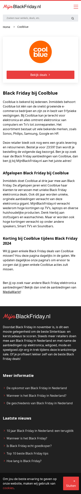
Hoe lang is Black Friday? (24, 461)
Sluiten (71, 486)
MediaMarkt (11, 292)
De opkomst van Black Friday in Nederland (37, 388)
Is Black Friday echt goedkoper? (29, 446)
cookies (8, 488)
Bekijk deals (39, 75)
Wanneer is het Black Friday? (27, 438)
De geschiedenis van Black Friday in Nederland (40, 403)
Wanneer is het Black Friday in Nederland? (36, 395)
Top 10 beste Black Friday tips (27, 453)
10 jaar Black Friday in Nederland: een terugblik (40, 431)
